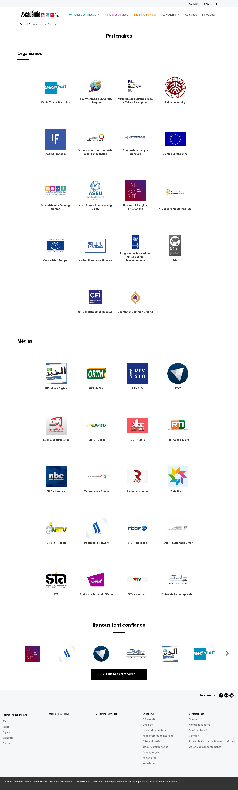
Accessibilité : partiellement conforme (212, 741)
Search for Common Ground (135, 311)
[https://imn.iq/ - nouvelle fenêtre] (67, 654)
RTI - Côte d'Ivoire (178, 439)
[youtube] (226, 695)
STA (56, 594)
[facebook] (221, 695)
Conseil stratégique (116, 14)
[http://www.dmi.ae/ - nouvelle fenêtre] (135, 654)
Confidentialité (198, 730)
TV (4, 721)
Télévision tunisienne (56, 439)
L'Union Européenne (175, 153)
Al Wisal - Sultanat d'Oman (97, 594)
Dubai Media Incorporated (178, 594)
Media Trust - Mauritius (55, 102)
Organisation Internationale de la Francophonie (95, 152)
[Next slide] (226, 653)
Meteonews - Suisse (97, 491)
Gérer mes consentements (205, 746)
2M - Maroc (178, 491)
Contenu (8, 743)
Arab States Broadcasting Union (95, 207)
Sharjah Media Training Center (55, 207)
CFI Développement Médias (95, 311)
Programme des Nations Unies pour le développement (135, 257)
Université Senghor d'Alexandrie (135, 207)
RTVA (177, 388)
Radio (6, 726)
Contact (193, 3)
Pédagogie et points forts (158, 735)
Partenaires (149, 757)
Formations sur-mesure (81, 16)
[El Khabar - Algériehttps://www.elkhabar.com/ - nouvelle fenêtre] (170, 654)
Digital (6, 732)
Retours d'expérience (155, 746)
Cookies (194, 735)
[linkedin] (231, 695)
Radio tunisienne (137, 491)
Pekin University (175, 102)
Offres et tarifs (151, 741)
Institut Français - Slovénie (95, 260)
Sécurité (8, 737)
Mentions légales (199, 724)
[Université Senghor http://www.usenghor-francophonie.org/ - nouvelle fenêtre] (32, 654)
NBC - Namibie (56, 491)
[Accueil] (40, 13)
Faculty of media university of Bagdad (95, 100)
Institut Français (55, 153)
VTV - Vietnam (137, 594)
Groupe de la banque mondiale (135, 152)
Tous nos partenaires (120, 674)
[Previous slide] (11, 653)
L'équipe (147, 724)
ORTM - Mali (96, 388)
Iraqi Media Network (96, 542)
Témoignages (150, 752)
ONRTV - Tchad (56, 542)
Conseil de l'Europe (55, 260)
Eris (175, 260)
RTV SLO (137, 388)
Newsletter (208, 14)
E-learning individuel (145, 14)
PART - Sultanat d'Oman (178, 542)
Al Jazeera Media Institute (175, 208)
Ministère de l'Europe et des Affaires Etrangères (135, 100)
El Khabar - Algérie (56, 388)
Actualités (191, 14)
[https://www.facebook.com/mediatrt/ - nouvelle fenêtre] (204, 654)
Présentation (150, 719)
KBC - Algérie (137, 439)
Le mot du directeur (154, 730)
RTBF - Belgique (137, 542)
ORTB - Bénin (96, 439)
